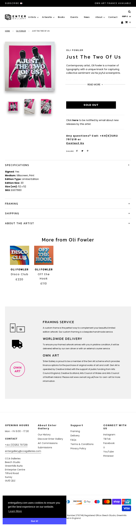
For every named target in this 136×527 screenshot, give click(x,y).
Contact (113, 17)
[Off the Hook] (43, 255)
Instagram (109, 434)
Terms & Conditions (82, 444)
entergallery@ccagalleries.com (23, 451)
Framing (75, 431)
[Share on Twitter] (82, 151)
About (98, 17)
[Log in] (122, 22)
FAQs (73, 440)
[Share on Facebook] (77, 151)
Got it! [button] (34, 521)
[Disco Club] (19, 255)
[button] (126, 16)
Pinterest (108, 456)
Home (7, 31)
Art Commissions (48, 443)
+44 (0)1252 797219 (16, 444)
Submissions (45, 447)
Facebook (109, 443)
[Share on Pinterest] (87, 151)
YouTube (108, 451)
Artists (32, 17)
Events (74, 17)
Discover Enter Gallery (50, 439)
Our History (44, 434)
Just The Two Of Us (93, 57)
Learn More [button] (15, 511)
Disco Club (19, 274)
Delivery (75, 435)
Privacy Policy (78, 448)
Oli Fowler (21, 31)
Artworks (47, 17)
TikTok (107, 439)
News (87, 17)
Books (61, 17)
